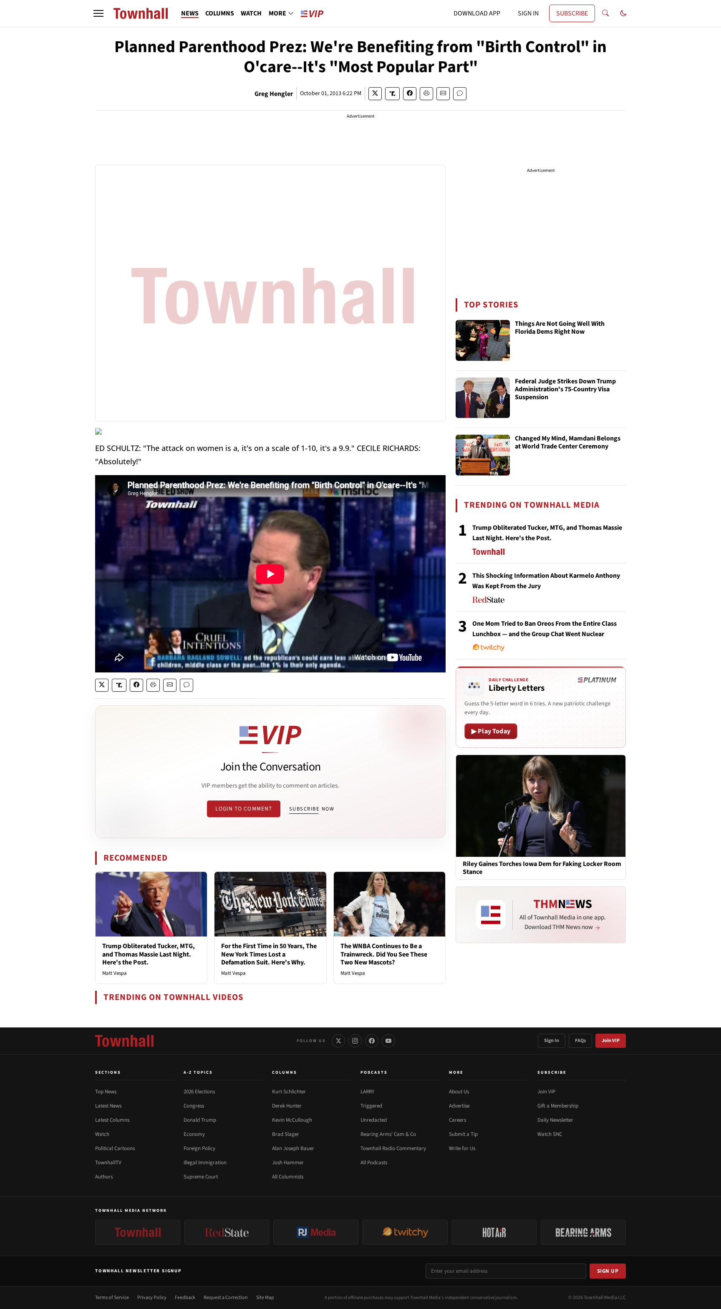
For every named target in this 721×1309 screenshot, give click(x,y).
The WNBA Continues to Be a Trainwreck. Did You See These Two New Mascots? (383, 954)
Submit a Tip (463, 1134)
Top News (105, 1091)
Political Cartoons (115, 1148)
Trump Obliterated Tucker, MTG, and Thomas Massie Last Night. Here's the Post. (148, 954)
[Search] (605, 13)
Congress (194, 1106)
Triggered (371, 1106)
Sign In (551, 1040)
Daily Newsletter (555, 1120)
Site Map (265, 1297)
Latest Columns (112, 1120)
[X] (338, 1040)
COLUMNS (219, 13)
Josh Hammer (288, 1162)
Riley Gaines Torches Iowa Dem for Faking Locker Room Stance (542, 868)
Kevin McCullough (292, 1120)
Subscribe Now (311, 809)
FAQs (580, 1040)
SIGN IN (528, 13)
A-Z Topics (198, 1072)
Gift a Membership (557, 1106)
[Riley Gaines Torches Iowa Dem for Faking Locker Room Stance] (540, 805)
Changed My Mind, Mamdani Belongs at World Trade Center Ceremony (567, 443)
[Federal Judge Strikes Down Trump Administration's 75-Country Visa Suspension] (483, 398)
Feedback (185, 1297)
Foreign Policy (199, 1148)
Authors (104, 1177)
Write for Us (462, 1148)
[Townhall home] (124, 1041)
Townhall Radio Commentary (393, 1148)
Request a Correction (226, 1297)
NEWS (190, 13)
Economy (194, 1134)
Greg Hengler (274, 93)
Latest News (108, 1106)
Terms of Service (112, 1297)
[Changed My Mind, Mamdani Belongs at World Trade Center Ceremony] (483, 455)
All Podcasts (373, 1162)
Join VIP (611, 1040)
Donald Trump (200, 1120)
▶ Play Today (490, 731)
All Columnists (287, 1177)
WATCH (251, 13)
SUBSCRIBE (572, 13)
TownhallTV (108, 1162)
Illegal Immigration (205, 1162)
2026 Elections (199, 1091)
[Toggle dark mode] (623, 13)
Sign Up (608, 1271)
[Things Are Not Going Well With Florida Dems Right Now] (483, 340)
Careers (457, 1120)
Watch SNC (549, 1134)
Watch (102, 1134)
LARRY (367, 1091)
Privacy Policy (151, 1297)
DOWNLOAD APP (477, 13)
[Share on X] (375, 93)
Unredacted (373, 1120)
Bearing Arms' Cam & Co (388, 1134)
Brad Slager (285, 1134)
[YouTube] (388, 1040)
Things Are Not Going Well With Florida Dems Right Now (560, 328)
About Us (459, 1091)
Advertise (459, 1106)
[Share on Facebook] (409, 93)
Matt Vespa (114, 973)
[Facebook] (371, 1040)
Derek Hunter (287, 1106)
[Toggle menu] (98, 13)
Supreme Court (201, 1177)
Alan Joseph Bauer (293, 1148)
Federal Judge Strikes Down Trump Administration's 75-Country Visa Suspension (565, 390)
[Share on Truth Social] (392, 93)
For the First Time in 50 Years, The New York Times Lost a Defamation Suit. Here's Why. (269, 954)
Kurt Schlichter (289, 1091)
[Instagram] (355, 1040)
